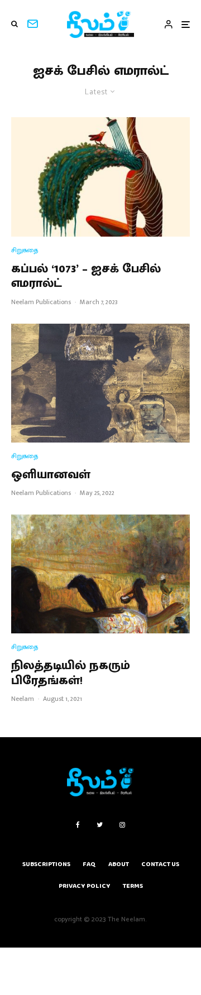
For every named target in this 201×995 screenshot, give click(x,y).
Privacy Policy (85, 886)
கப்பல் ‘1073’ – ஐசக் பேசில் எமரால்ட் (86, 276)
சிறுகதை (24, 250)
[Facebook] (78, 825)
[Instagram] (122, 825)
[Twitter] (99, 825)
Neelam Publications (41, 301)
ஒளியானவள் (50, 475)
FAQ (89, 864)
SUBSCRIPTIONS (46, 864)
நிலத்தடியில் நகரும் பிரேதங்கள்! (70, 673)
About (118, 864)
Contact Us (160, 864)
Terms (133, 886)
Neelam (22, 698)
